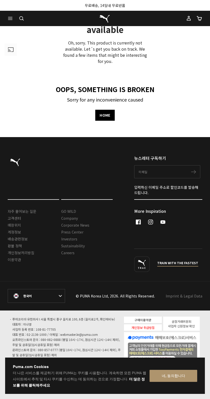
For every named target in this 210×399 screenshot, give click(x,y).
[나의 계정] (189, 18)
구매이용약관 (142, 320)
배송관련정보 (18, 238)
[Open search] (21, 18)
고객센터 (14, 218)
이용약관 (14, 259)
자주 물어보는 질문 (22, 211)
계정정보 (14, 232)
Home (105, 115)
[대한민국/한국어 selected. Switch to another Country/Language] (36, 296)
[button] (11, 18)
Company (69, 218)
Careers (68, 252)
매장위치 (14, 225)
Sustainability (73, 245)
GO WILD (68, 211)
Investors (69, 238)
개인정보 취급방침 (143, 327)
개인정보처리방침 (21, 252)
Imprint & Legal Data (184, 295)
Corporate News (75, 225)
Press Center (72, 232)
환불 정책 (15, 245)
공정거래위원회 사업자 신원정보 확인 (181, 323)
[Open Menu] (11, 18)
